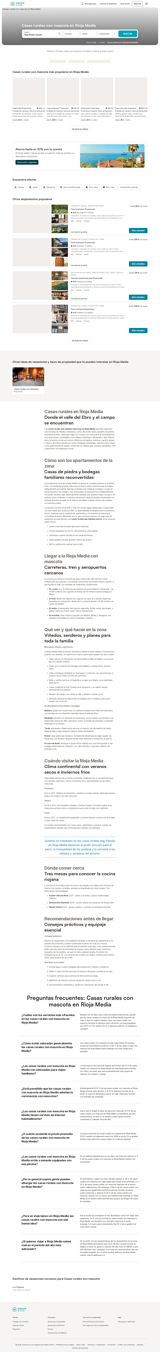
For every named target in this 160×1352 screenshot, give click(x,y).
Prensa (50, 1329)
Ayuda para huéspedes (56, 1322)
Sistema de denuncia (80, 1348)
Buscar (127, 34)
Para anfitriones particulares (93, 1322)
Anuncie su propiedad (108, 4)
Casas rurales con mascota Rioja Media (122, 42)
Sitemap (140, 1345)
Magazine (16, 1329)
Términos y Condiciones (96, 1345)
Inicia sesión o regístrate (27, 162)
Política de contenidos (126, 1345)
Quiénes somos (18, 1325)
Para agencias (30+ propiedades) (95, 1325)
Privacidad (112, 1345)
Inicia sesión (125, 4)
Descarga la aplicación (126, 1322)
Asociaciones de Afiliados (57, 1333)
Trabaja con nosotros (20, 1322)
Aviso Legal (80, 1345)
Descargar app (90, 4)
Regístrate (137, 4)
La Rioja (102, 42)
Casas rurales (91, 42)
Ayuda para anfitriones (56, 1325)
